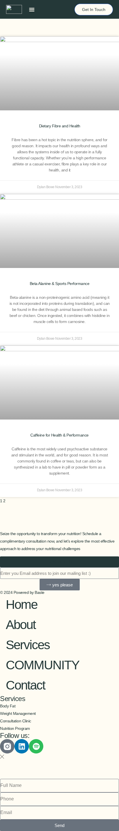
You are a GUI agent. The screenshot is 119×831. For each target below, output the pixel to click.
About (21, 624)
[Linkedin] (21, 746)
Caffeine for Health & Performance (59, 435)
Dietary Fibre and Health (59, 126)
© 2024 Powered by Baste (22, 592)
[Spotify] (36, 746)
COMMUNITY (42, 665)
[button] (31, 9)
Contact (25, 685)
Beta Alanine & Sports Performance (60, 283)
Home (21, 604)
